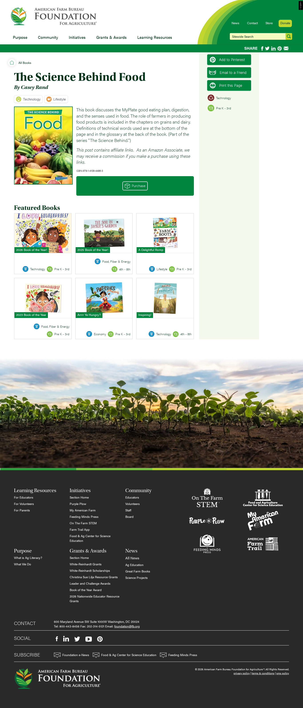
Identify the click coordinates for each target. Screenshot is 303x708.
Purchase (139, 186)
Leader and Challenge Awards (90, 583)
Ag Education (134, 564)
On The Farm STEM (83, 523)
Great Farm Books (137, 571)
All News (132, 557)
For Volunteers (24, 503)
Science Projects (136, 577)
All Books (24, 62)
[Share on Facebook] (262, 48)
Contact (252, 23)
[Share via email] (286, 48)
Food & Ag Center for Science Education (90, 538)
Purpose (20, 37)
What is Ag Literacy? (28, 557)
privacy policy (242, 673)
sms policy (282, 673)
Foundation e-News (75, 655)
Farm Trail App (80, 529)
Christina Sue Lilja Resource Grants (94, 577)
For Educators (23, 497)
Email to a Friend (233, 72)
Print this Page (230, 85)
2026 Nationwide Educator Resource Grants (94, 598)
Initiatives (77, 37)
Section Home (79, 497)
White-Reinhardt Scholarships (90, 570)
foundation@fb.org (127, 626)
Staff (128, 510)
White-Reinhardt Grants (86, 564)
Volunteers (132, 503)
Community (48, 37)
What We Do (22, 564)
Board (129, 516)
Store (269, 23)
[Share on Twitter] (267, 48)
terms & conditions (263, 673)
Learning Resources (154, 37)
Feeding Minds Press (84, 516)
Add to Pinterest (232, 59)
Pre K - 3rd (223, 108)
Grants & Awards (111, 37)
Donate (285, 23)
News (235, 23)
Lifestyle (59, 99)
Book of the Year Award (86, 590)
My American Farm (83, 510)
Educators (132, 497)
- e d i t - (301, 6)
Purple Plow (78, 503)
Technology (32, 99)
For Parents (22, 510)
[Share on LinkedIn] (273, 48)
